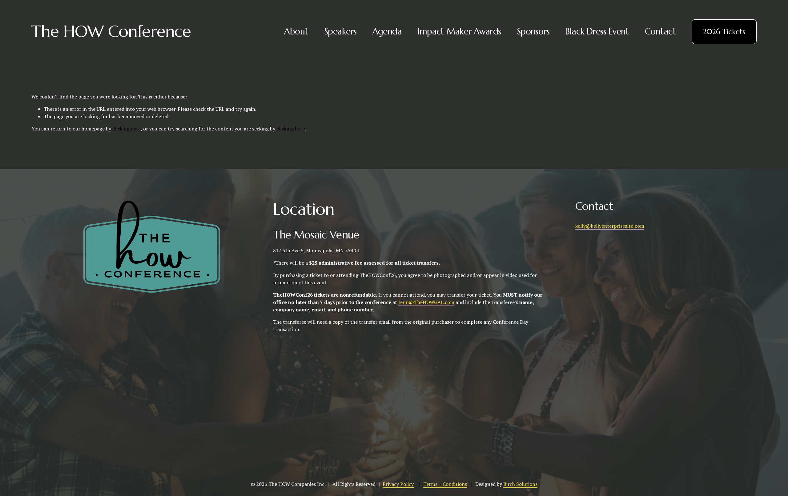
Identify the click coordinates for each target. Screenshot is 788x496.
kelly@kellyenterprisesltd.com (609, 225)
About (296, 31)
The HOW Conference (111, 31)
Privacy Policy (398, 484)
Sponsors (533, 31)
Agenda (387, 31)
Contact (660, 31)
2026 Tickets (724, 31)
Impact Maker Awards (459, 31)
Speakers (340, 31)
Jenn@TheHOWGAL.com (426, 302)
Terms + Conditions (445, 484)
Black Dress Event (597, 31)
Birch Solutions (520, 484)
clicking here (126, 128)
